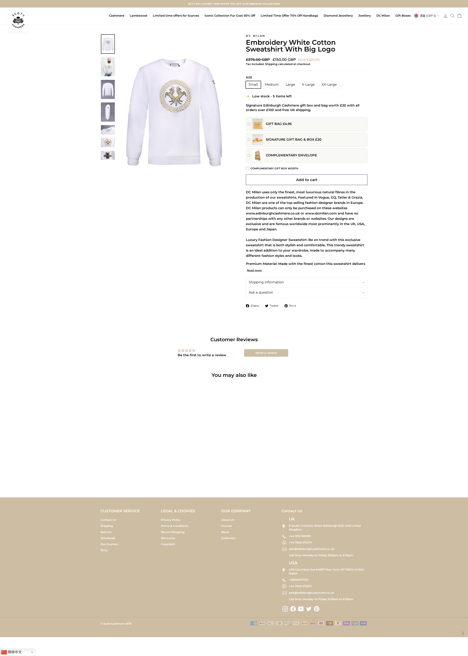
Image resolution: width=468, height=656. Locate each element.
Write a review (266, 353)
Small (253, 85)
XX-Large (329, 85)
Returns (106, 532)
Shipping (107, 526)
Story (104, 550)
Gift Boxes (403, 15)
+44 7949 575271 (300, 542)
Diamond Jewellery (338, 15)
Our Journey (109, 544)
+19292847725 (298, 579)
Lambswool (138, 15)
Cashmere (116, 15)
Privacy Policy (171, 520)
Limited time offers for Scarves (176, 15)
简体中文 (14, 652)
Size (249, 77)
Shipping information (266, 282)
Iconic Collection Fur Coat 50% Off (230, 15)
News (225, 532)
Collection (228, 538)
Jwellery (364, 15)
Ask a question (261, 292)
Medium (272, 85)
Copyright (168, 544)
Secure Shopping (172, 532)
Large (290, 85)
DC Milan (383, 15)
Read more (254, 270)
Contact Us (108, 520)
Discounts (168, 538)
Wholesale (108, 538)
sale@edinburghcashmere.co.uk (311, 549)
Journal (226, 526)
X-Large (308, 85)
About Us (227, 520)
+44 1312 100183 (299, 536)
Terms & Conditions (174, 526)
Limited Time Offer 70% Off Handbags (289, 15)
